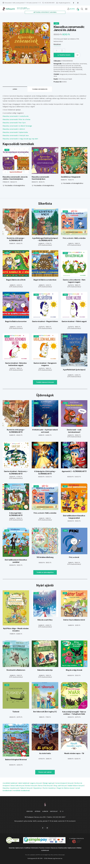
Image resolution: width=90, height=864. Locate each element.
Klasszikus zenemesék (61, 71)
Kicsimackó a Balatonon (16, 670)
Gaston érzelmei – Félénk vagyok (74, 321)
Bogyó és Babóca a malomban (45, 280)
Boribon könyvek (31, 786)
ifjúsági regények (48, 783)
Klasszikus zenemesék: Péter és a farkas (16, 119)
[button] (86, 9)
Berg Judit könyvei (60, 786)
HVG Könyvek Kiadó (65, 79)
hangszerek (64, 74)
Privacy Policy (50, 854)
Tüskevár (15, 712)
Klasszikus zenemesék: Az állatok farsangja (17, 126)
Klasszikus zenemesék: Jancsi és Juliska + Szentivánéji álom (15, 178)
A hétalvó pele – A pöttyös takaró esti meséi (45, 431)
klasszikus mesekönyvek (11, 788)
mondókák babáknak (10, 783)
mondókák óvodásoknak (21, 790)
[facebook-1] (73, 2)
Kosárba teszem (65, 55)
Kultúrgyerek (10, 9)
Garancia (54, 848)
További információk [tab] (39, 89)
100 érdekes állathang (45, 557)
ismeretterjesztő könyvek (77, 74)
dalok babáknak (23, 783)
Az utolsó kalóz (45, 753)
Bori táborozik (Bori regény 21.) (45, 712)
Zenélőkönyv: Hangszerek (71, 177)
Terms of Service (58, 854)
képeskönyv (38, 788)
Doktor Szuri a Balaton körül (74, 620)
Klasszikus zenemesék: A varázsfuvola (15, 116)
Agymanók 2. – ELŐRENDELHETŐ (74, 471)
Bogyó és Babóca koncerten (16, 321)
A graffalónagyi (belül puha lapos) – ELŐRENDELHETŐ (45, 239)
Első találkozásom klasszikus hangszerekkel (74, 517)
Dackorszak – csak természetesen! (74, 431)
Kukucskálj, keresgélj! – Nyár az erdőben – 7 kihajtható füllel (74, 713)
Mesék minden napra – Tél (74, 753)
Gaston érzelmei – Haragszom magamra (45, 364)
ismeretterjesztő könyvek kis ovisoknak (67, 66)
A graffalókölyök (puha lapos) (74, 370)
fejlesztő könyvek (26, 788)
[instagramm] (77, 2)
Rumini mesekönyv (49, 788)
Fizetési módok (44, 848)
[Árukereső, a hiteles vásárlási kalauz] (12, 838)
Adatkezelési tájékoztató (67, 848)
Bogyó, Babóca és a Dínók (16, 280)
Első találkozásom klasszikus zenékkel (16, 561)
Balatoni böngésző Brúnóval (16, 759)
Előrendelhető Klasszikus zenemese (74, 64)
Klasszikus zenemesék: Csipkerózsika (15, 132)
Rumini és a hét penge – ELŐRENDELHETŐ (16, 239)
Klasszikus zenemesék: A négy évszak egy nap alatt (20, 139)
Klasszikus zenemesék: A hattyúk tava (16, 135)
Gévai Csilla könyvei (17, 786)
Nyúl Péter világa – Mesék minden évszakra (16, 629)
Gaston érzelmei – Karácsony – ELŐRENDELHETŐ (16, 472)
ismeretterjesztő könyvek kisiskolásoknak (68, 67)
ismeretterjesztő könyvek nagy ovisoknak (68, 69)
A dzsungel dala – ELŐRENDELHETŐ (15, 514)
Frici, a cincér (74, 557)
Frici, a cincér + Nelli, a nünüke (74, 238)
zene (55, 76)
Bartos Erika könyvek (45, 786)
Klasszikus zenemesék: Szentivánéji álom (40, 178)
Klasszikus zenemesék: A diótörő (14, 129)
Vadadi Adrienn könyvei (76, 786)
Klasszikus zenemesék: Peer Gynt (14, 123)
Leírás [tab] (15, 89)
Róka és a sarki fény (45, 620)
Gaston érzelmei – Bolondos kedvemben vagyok (16, 364)
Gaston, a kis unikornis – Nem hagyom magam (74, 281)
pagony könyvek (36, 783)
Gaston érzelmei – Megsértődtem (45, 321)
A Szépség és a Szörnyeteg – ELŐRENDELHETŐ (45, 472)
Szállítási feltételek (31, 848)
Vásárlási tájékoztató (16, 848)
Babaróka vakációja (44, 670)
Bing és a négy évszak (74, 670)
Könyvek (72, 71)
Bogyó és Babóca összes (65, 788)
